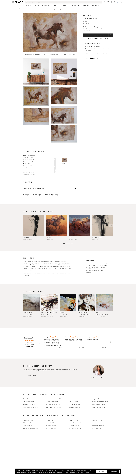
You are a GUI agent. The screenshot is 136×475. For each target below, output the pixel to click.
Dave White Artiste (28, 401)
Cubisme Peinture (74, 420)
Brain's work (62, 312)
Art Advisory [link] (96, 5)
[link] (100, 2)
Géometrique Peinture (75, 428)
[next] (111, 225)
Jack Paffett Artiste (74, 404)
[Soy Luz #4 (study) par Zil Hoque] (102, 225)
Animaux (29, 161)
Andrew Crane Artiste (75, 399)
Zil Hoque (49, 9)
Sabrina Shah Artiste (52, 401)
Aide (45, 54)
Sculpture (57, 5)
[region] (75, 342)
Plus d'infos (86, 472)
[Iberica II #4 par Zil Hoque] (33, 225)
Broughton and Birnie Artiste (100, 399)
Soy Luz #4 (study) (97, 237)
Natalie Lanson (28, 314)
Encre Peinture (27, 425)
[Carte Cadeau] (111, 2)
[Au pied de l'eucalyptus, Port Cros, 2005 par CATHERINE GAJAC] (49, 302)
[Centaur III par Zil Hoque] (56, 225)
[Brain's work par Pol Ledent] (68, 302)
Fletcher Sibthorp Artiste (99, 407)
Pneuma (98, 312)
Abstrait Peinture (51, 425)
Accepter (101, 471)
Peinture (29, 5)
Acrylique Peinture (28, 420)
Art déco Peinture (51, 428)
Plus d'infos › (86, 30)
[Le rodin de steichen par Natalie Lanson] (31, 302)
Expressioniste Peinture (76, 423)
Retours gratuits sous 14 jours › (92, 43)
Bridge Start (72, 237)
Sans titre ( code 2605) (83, 312)
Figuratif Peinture (74, 425)
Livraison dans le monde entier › (93, 46)
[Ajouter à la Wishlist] (111, 35)
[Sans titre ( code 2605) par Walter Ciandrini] (86, 302)
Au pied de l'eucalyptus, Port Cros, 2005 (50, 312)
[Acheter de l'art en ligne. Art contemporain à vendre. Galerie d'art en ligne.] (18, 2)
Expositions (85, 5)
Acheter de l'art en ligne (19, 9)
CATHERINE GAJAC (47, 314)
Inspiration (75, 5)
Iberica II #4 (26, 237)
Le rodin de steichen (27, 312)
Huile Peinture (50, 420)
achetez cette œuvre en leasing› (97, 53)
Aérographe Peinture (29, 423)
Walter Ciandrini (84, 314)
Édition (37, 5)
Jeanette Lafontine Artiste (53, 407)
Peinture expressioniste (39, 9)
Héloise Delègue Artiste (75, 407)
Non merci (114, 471)
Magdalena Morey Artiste (30, 407)
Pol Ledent (64, 314)
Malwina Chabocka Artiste (53, 399)
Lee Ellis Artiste (73, 401)
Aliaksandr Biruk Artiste (98, 404)
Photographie (46, 5)
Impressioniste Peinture (98, 423)
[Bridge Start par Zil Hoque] (79, 225)
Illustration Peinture (97, 420)
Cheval (34, 161)
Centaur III (49, 237)
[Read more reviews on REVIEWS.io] (29, 347)
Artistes (66, 5)
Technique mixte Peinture (30, 428)
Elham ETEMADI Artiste (53, 404)
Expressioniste (30, 159)
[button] (39, 342)
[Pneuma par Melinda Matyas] (104, 302)
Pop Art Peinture (96, 428)
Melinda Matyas (102, 314)
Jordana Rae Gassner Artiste (100, 401)
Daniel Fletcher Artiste (29, 399)
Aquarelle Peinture (51, 423)
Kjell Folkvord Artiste (29, 404)
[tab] (50, 151)
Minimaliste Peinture (98, 425)
